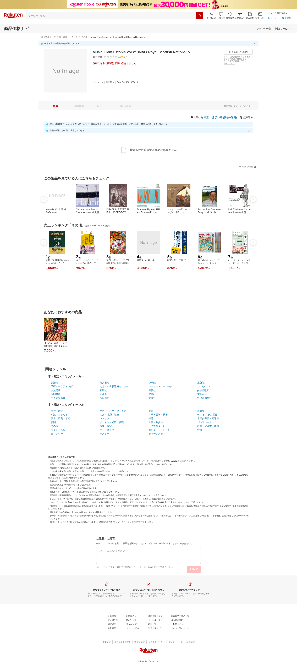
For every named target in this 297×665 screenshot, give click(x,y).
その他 (84, 37)
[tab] (55, 106)
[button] (221, 15)
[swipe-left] (44, 199)
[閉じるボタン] (255, 43)
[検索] (199, 15)
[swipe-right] (253, 199)
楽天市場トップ (48, 37)
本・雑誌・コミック (68, 37)
